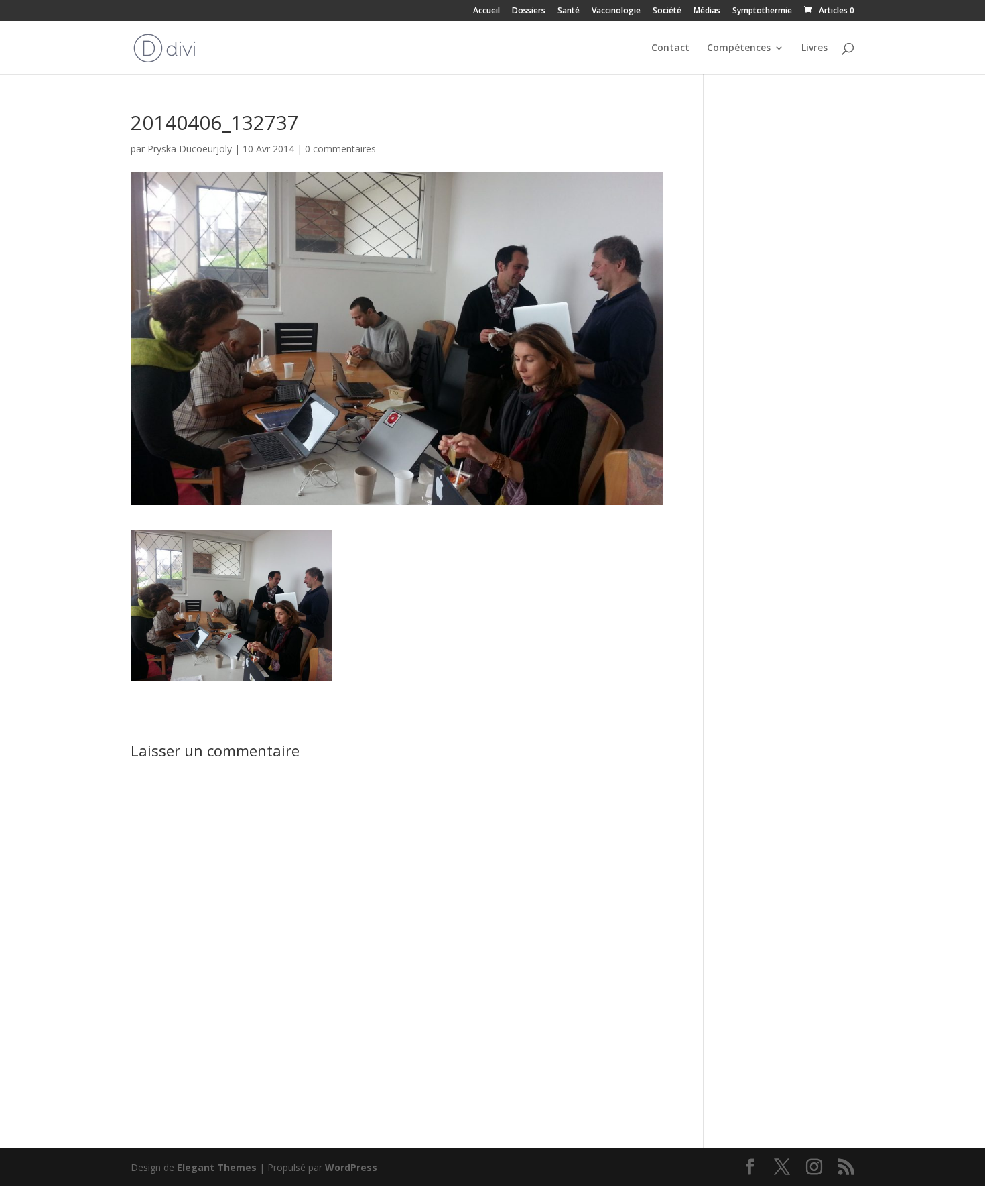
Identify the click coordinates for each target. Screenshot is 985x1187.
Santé (568, 11)
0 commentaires (340, 148)
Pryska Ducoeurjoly (189, 148)
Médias (707, 11)
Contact (670, 48)
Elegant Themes (217, 1167)
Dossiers (528, 11)
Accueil (486, 11)
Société (667, 11)
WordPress (351, 1167)
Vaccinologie (616, 11)
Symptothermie (762, 11)
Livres (814, 48)
